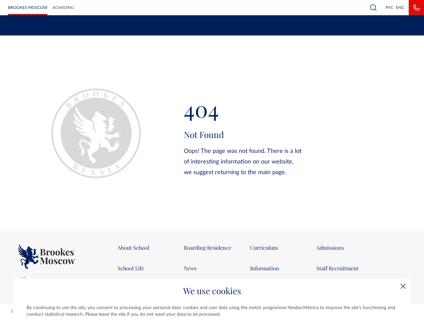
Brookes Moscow (27, 8)
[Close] (403, 286)
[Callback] (416, 7)
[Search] (373, 7)
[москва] (63, 256)
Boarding (63, 8)
